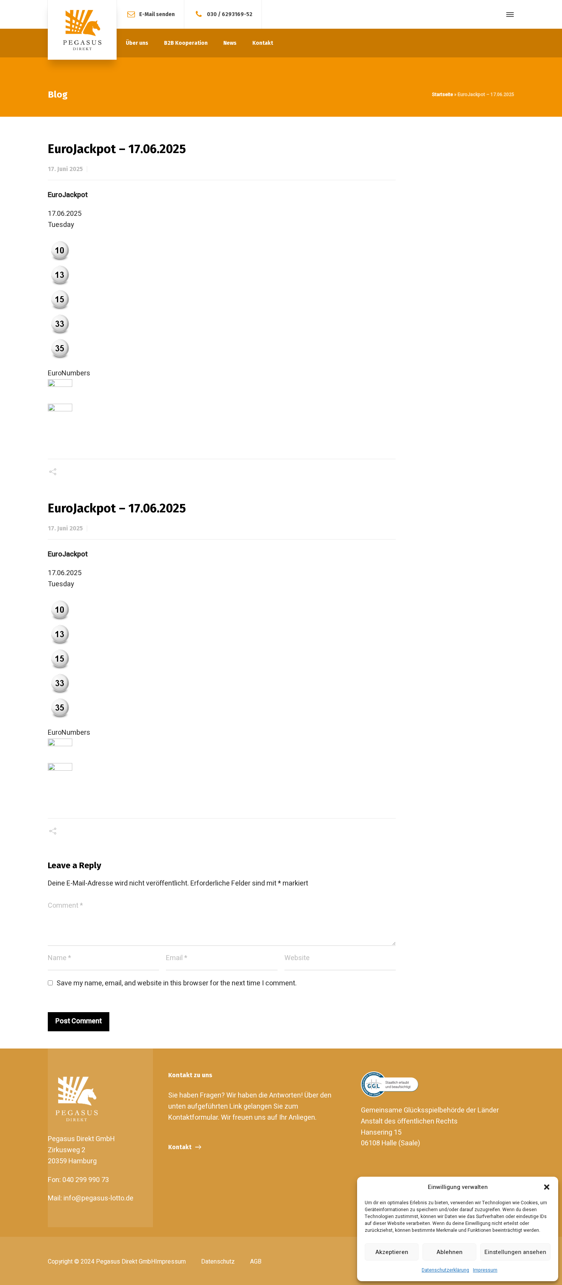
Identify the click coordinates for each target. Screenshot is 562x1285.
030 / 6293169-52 (229, 14)
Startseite (442, 94)
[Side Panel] (508, 14)
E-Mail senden (157, 14)
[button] (547, 1187)
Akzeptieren (391, 1252)
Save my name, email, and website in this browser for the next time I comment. (177, 983)
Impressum (485, 1270)
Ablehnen (450, 1252)
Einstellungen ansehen (515, 1252)
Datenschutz (218, 1261)
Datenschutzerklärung (445, 1270)
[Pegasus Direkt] (82, 30)
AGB (256, 1261)
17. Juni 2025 (65, 169)
